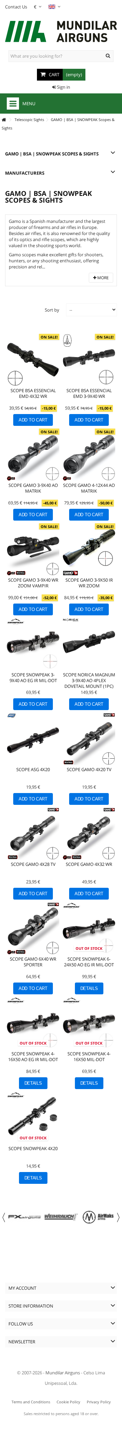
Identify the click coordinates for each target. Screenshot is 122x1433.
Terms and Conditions (31, 1401)
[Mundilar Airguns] (61, 32)
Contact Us (16, 7)
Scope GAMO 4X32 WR (89, 864)
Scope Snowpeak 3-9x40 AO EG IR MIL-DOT (33, 677)
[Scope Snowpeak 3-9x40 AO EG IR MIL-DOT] (33, 644)
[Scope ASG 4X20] (33, 739)
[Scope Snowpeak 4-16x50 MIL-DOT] (89, 1023)
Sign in (63, 87)
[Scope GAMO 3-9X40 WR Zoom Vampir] (33, 549)
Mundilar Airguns (62, 1373)
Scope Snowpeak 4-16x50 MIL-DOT (88, 1056)
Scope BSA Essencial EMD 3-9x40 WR (89, 393)
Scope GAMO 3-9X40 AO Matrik (33, 488)
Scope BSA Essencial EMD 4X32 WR (33, 393)
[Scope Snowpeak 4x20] (33, 1118)
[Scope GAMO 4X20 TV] (89, 739)
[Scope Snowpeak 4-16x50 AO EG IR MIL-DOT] (33, 1023)
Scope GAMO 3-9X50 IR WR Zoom (89, 583)
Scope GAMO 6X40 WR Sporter (33, 962)
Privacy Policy (99, 1401)
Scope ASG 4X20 (33, 769)
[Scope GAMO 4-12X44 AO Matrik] (89, 455)
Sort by (52, 310)
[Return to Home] (4, 120)
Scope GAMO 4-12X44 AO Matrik (89, 488)
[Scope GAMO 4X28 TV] (33, 834)
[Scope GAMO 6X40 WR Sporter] (33, 928)
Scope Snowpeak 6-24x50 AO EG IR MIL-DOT (89, 962)
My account (22, 1288)
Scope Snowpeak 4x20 (33, 1148)
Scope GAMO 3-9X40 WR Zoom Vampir (33, 583)
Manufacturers (24, 173)
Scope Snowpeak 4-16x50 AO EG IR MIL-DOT (33, 1056)
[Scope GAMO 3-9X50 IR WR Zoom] (89, 549)
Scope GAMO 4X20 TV (89, 769)
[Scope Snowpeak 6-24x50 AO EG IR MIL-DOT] (89, 928)
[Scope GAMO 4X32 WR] (89, 834)
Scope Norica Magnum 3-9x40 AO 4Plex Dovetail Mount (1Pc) (89, 680)
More (102, 278)
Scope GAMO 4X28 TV (33, 864)
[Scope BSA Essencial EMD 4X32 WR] (33, 360)
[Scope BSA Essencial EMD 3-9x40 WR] (89, 360)
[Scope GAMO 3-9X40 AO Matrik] (33, 455)
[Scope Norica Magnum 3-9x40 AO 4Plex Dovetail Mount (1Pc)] (89, 644)
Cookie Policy (68, 1401)
